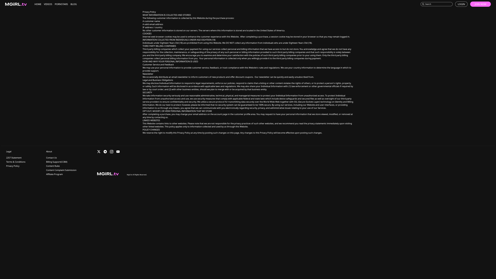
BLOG (74, 4)
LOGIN (461, 4)
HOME (37, 4)
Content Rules (53, 166)
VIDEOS (48, 4)
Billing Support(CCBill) (56, 161)
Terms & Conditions (15, 161)
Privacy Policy (12, 166)
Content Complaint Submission (61, 170)
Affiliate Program (54, 174)
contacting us (161, 117)
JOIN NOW (480, 4)
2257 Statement (14, 157)
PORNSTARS (61, 4)
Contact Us (51, 157)
